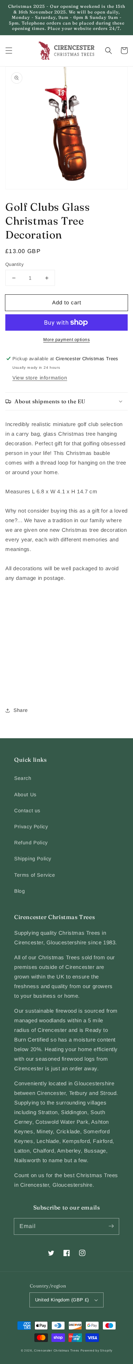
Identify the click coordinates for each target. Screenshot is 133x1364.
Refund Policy (31, 842)
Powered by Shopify (96, 1350)
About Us (25, 794)
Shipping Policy (32, 858)
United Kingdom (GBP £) (62, 1299)
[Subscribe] (111, 1226)
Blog (19, 891)
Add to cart (66, 302)
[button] (9, 50)
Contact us (27, 810)
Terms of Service (34, 875)
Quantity (14, 264)
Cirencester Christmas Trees (56, 1350)
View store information (39, 378)
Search (23, 778)
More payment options (66, 339)
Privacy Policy (31, 826)
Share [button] (20, 710)
